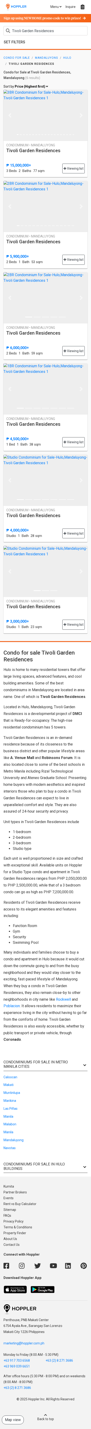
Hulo (67, 57)
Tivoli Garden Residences (33, 150)
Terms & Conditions (18, 1227)
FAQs (7, 1215)
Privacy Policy (14, 1221)
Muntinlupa (12, 1093)
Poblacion (12, 1006)
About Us (10, 1239)
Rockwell (63, 999)
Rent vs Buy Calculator (20, 1204)
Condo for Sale (17, 57)
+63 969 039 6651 (17, 1366)
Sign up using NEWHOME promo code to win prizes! (42, 18)
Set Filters (14, 42)
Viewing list (75, 168)
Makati (9, 1085)
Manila (8, 1116)
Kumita (9, 1186)
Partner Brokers (15, 1192)
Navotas (10, 1148)
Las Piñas (11, 1108)
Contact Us (12, 1245)
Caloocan (10, 1077)
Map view (13, 1420)
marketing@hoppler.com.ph (24, 1343)
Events (9, 1198)
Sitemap (10, 1210)
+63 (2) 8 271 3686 (59, 1360)
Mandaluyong (46, 57)
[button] (10, 115)
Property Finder (15, 1233)
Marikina (10, 1101)
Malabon (10, 1124)
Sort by (25, 86)
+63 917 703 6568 (17, 1360)
